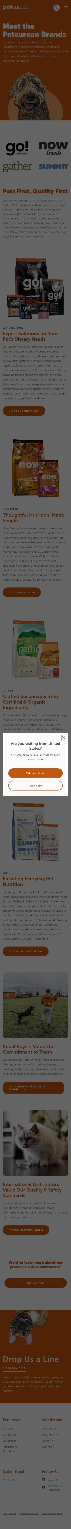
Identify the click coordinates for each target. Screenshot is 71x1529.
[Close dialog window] (63, 738)
